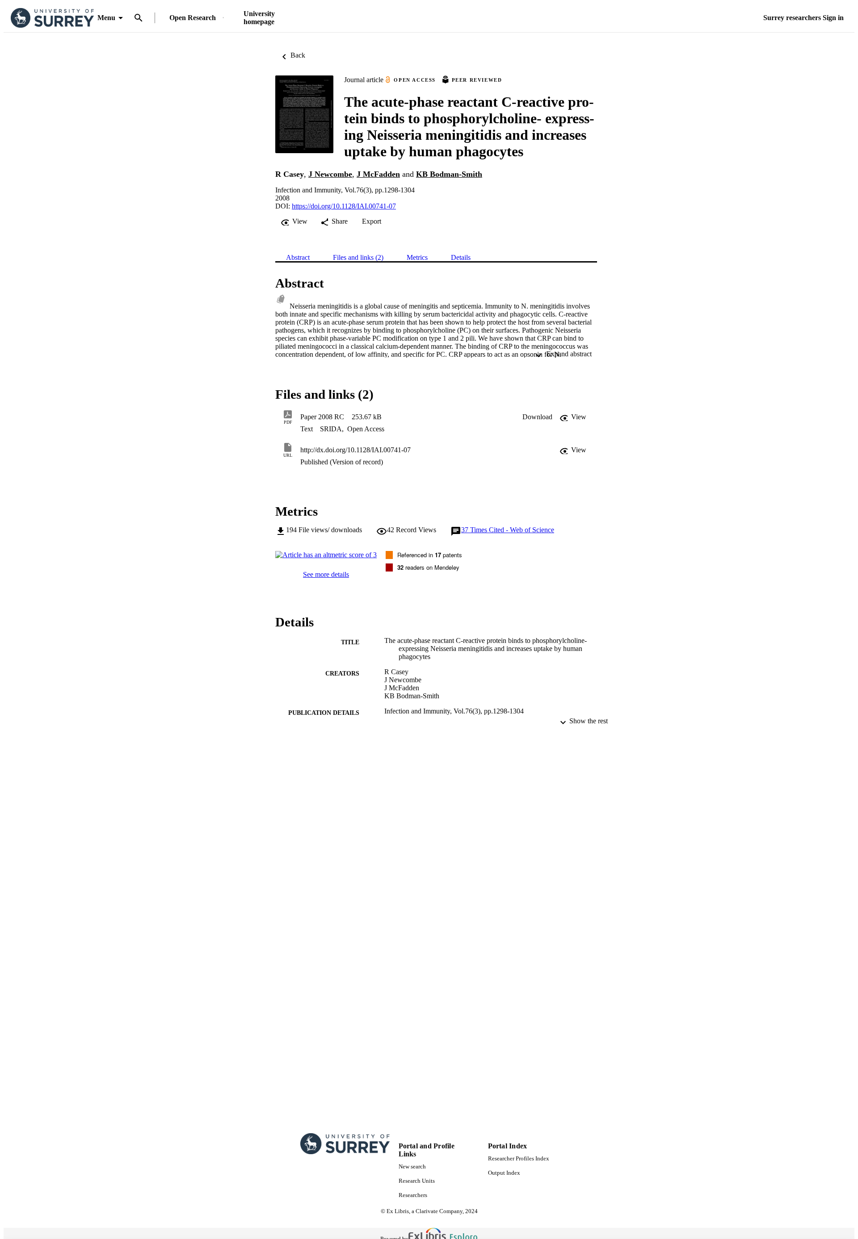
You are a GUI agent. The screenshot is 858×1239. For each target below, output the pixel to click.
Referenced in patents (429, 555)
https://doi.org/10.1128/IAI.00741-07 (344, 206)
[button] (537, 417)
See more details (326, 574)
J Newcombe (330, 174)
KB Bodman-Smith (449, 174)
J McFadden (378, 174)
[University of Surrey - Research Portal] (52, 18)
